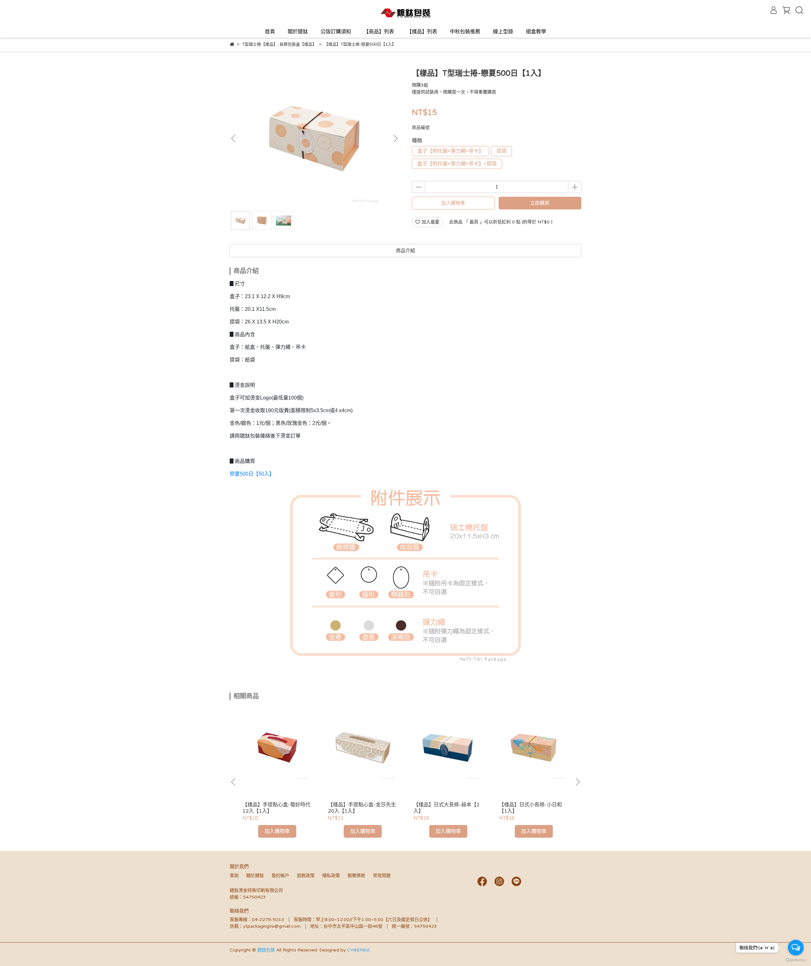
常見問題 (382, 875)
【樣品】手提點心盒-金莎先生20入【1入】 (362, 808)
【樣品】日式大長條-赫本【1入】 (446, 808)
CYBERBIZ (358, 950)
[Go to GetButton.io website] (796, 960)
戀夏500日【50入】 (252, 474)
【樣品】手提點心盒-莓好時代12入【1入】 (276, 808)
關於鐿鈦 (298, 32)
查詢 (234, 875)
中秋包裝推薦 (465, 32)
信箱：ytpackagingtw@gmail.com (265, 926)
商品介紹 (405, 250)
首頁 (270, 32)
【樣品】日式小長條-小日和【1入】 (530, 808)
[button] (395, 138)
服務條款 (356, 875)
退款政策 (306, 875)
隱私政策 (331, 875)
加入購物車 (453, 203)
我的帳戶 (280, 875)
